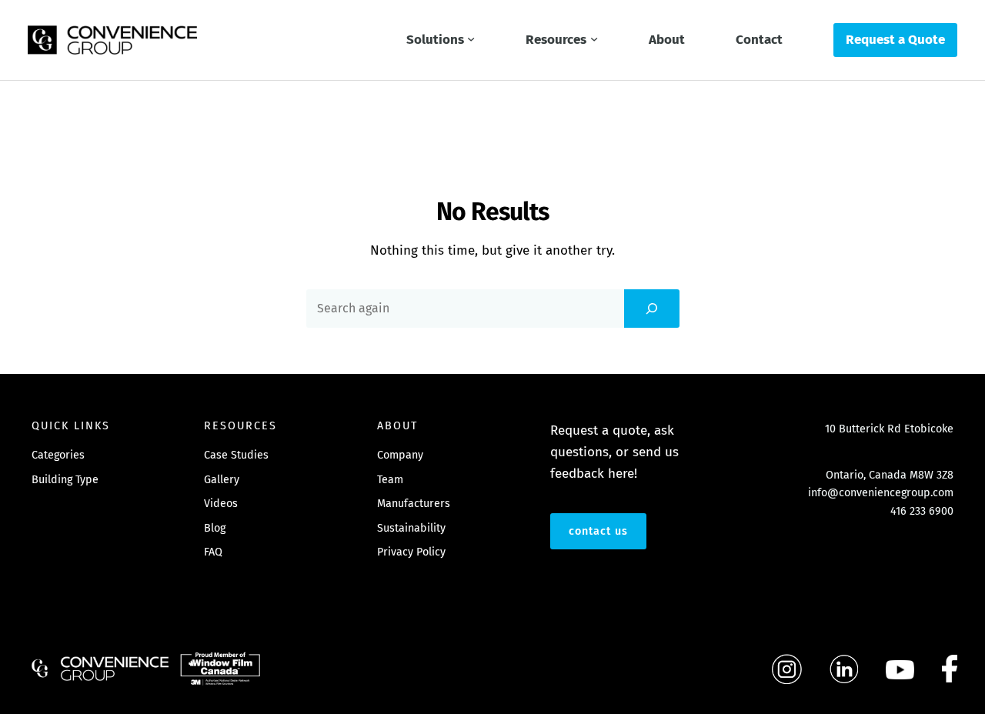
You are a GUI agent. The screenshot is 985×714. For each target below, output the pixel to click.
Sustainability (411, 528)
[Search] (651, 308)
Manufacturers (413, 503)
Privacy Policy (411, 552)
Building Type (65, 479)
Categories (58, 455)
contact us (598, 531)
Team (390, 479)
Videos (221, 503)
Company (400, 455)
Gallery (221, 479)
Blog (214, 528)
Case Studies (236, 455)
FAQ (213, 552)
